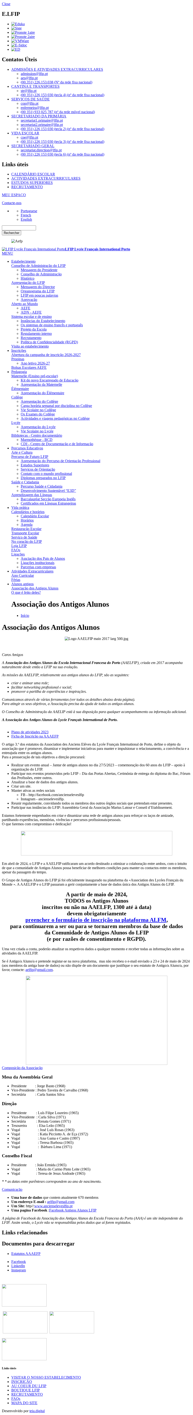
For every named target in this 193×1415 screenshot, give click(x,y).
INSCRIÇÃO (21, 1382)
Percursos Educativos (27, 448)
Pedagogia (19, 372)
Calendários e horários (27, 512)
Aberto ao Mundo (24, 304)
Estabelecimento (23, 261)
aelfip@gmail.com (39, 970)
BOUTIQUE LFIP (25, 1390)
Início (25, 616)
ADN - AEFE (31, 312)
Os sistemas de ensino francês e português (52, 325)
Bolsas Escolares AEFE (29, 367)
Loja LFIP (19, 546)
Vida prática (20, 508)
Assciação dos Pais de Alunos (43, 558)
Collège (17, 397)
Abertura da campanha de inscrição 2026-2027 (46, 355)
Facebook (18, 1262)
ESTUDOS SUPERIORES (32, 183)
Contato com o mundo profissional (46, 474)
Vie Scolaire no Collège (38, 410)
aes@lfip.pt (29, 78)
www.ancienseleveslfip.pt (53, 1206)
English (26, 219)
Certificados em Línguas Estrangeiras (48, 503)
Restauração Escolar (26, 529)
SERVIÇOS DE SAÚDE (30, 99)
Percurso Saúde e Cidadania (41, 486)
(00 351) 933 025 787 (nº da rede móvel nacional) (58, 112)
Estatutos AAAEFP (25, 1254)
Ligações (18, 554)
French (26, 215)
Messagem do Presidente (39, 270)
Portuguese (29, 211)
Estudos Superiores (35, 465)
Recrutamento (31, 338)
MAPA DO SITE (24, 1403)
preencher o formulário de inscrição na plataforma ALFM (95, 920)
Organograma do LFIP (38, 291)
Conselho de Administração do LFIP (38, 266)
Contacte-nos (11, 203)
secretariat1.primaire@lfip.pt (42, 120)
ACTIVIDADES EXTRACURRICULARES (45, 178)
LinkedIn (18, 1266)
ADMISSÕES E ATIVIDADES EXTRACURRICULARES (57, 69)
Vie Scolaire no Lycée (37, 431)
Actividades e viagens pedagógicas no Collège (55, 418)
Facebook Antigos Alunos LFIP (72, 1210)
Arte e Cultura (21, 452)
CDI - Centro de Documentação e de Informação (57, 444)
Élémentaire (20, 389)
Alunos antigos (22, 584)
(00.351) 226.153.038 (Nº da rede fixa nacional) (56, 82)
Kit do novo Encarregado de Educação (49, 380)
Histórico (27, 278)
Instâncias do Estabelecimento (43, 321)
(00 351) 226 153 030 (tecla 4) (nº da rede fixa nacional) (62, 95)
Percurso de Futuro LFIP (29, 457)
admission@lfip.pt (34, 74)
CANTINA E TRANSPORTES (35, 86)
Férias (15, 580)
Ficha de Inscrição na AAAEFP (35, 736)
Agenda (26, 525)
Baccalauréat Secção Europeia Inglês (48, 499)
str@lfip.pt (28, 91)
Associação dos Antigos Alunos (34, 588)
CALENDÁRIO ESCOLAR (33, 174)
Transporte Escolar (25, 533)
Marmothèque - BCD (36, 440)
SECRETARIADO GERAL (32, 146)
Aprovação (29, 300)
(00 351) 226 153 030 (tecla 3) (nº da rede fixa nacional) (62, 142)
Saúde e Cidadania (25, 482)
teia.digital (37, 1411)
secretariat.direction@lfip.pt (41, 150)
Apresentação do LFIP (28, 283)
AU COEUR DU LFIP (28, 1386)
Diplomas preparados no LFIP (43, 478)
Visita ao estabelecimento (30, 346)
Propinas (17, 359)
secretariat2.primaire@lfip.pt (42, 125)
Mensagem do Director (38, 287)
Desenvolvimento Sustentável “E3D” (48, 491)
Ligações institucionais (37, 563)
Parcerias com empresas (38, 567)
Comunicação (12, 1189)
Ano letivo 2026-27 (35, 363)
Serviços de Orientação (38, 469)
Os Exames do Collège (38, 414)
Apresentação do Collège (39, 401)
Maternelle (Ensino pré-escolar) (34, 376)
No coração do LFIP (26, 541)
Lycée (15, 423)
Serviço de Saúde (24, 537)
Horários (27, 520)
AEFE (25, 308)
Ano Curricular (22, 575)
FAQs (15, 550)
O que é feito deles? (26, 592)
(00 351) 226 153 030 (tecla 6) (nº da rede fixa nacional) (62, 154)
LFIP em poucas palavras (39, 295)
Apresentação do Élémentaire (42, 393)
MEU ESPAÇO (14, 195)
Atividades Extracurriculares (32, 571)
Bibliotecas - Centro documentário (36, 435)
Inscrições (18, 351)
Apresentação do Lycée (38, 427)
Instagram (18, 1270)
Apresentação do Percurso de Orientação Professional (60, 461)
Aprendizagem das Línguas (31, 495)
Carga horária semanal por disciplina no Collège (56, 406)
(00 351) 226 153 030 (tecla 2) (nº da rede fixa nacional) (62, 129)
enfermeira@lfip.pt (35, 108)
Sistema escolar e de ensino (31, 317)
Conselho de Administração (41, 274)
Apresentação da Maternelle (41, 384)
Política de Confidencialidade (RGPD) (49, 342)
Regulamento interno (36, 334)
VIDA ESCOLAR (25, 133)
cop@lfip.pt (29, 103)
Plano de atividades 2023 (29, 732)
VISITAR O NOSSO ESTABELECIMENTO (46, 1377)
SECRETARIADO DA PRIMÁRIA (38, 116)
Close (6, 4)
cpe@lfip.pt (29, 137)
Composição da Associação (22, 1068)
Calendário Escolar (35, 516)
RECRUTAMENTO (27, 187)
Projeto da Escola (34, 329)
